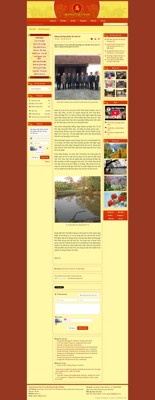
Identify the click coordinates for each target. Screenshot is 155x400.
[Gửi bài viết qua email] (92, 39)
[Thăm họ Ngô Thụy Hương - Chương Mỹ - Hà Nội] (121, 93)
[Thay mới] (47, 148)
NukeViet (105, 398)
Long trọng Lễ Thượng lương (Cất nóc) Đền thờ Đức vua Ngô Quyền (116, 46)
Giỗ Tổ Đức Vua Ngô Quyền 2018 (116, 124)
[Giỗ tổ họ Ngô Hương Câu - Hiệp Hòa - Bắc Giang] (109, 84)
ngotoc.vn (37, 393)
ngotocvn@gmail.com (39, 396)
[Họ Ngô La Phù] (121, 84)
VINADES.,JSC (122, 398)
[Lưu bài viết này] (99, 39)
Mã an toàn (58, 317)
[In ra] (95, 39)
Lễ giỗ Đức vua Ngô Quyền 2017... (115, 129)
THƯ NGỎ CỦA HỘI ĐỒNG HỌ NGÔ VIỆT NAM (115, 60)
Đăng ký (47, 161)
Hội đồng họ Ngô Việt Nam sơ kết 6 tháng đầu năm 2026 (116, 57)
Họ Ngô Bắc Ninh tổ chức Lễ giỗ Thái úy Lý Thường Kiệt (115, 52)
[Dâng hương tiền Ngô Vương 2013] (109, 75)
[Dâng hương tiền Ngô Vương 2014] (121, 75)
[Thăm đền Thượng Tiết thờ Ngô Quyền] (109, 93)
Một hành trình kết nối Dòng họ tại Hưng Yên (116, 40)
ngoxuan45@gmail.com (113, 394)
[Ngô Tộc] (77, 9)
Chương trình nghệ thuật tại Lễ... (115, 133)
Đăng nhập (44, 157)
